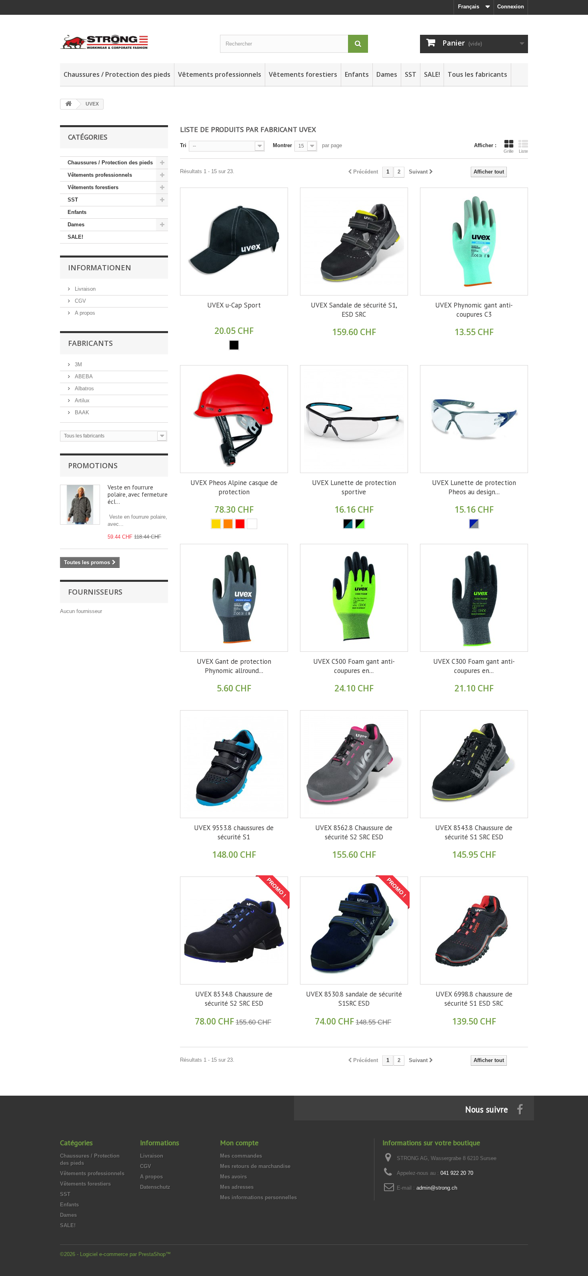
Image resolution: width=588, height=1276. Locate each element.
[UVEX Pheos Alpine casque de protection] (234, 419)
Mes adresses (237, 1187)
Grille (509, 151)
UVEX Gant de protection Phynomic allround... (234, 666)
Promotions (93, 465)
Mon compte (239, 1142)
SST (410, 74)
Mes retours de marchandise (255, 1166)
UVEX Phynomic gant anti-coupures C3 (474, 310)
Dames (386, 74)
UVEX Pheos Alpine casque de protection (234, 487)
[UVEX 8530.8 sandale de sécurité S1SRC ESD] (354, 930)
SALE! (432, 74)
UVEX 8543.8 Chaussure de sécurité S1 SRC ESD (473, 832)
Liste (523, 151)
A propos (84, 313)
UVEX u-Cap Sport (234, 305)
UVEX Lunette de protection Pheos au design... (474, 487)
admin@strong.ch (436, 1188)
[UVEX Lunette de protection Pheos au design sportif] (474, 419)
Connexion (510, 7)
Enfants (357, 74)
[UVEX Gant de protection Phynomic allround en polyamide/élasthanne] (234, 598)
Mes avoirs (233, 1177)
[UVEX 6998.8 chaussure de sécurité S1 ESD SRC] (474, 930)
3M (77, 364)
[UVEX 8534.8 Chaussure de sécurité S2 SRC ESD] (234, 930)
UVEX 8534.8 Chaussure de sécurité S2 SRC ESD (233, 999)
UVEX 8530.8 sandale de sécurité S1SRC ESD (354, 999)
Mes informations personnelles (258, 1197)
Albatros (83, 388)
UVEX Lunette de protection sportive (354, 487)
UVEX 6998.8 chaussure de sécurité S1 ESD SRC (474, 999)
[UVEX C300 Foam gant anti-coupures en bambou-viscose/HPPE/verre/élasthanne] (474, 598)
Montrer (282, 145)
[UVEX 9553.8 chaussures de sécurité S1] (234, 764)
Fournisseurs (95, 592)
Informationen (99, 267)
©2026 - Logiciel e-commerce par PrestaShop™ (115, 1254)
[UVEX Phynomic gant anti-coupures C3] (474, 242)
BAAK (81, 412)
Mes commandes (241, 1156)
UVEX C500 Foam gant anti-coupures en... (354, 666)
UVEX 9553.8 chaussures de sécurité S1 (234, 832)
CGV (79, 301)
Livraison (84, 289)
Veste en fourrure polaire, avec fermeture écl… (138, 494)
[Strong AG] (134, 35)
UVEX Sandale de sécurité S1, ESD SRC (354, 310)
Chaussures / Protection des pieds (117, 74)
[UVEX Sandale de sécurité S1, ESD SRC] (354, 242)
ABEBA (83, 376)
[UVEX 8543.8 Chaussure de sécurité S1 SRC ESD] (474, 764)
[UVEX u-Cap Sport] (234, 242)
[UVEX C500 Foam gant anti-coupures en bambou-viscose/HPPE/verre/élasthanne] (354, 598)
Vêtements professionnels (219, 74)
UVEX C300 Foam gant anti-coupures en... (474, 666)
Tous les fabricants (477, 74)
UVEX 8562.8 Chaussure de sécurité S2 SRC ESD (353, 832)
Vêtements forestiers (303, 74)
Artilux (81, 400)
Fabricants (90, 343)
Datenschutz (155, 1187)
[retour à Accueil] (68, 104)
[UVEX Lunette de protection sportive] (354, 419)
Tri (183, 145)
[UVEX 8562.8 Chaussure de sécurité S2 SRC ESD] (354, 764)
